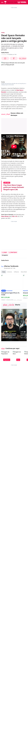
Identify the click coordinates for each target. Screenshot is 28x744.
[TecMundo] (5, 2)
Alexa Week (24, 272)
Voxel (3, 32)
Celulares (9, 272)
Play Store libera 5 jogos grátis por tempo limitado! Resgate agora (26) (13, 187)
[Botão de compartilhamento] (5, 58)
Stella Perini (5, 52)
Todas (3, 272)
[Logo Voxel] (22, 2)
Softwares (16, 272)
